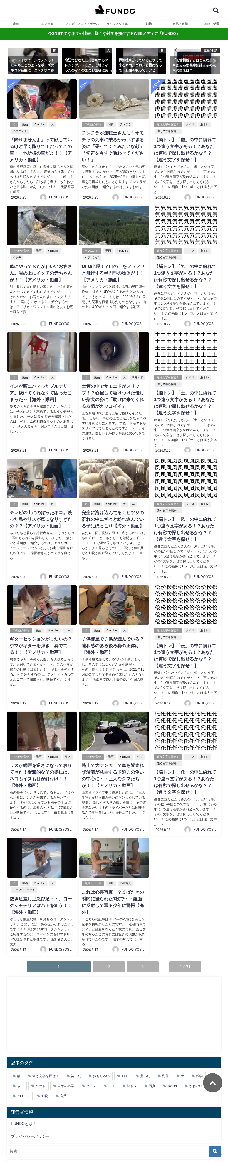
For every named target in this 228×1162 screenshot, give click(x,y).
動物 (149, 23)
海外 (165, 1076)
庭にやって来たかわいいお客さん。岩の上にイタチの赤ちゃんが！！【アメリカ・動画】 (41, 273)
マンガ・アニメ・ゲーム (82, 23)
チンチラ (125, 124)
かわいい (195, 1086)
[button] (13, 61)
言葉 (63, 1096)
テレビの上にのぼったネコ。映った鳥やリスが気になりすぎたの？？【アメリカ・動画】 (41, 519)
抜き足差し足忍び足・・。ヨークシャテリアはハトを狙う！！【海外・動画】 (41, 905)
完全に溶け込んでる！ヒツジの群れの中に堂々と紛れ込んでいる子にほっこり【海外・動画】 (113, 519)
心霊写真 (125, 883)
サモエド (137, 377)
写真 (111, 124)
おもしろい (101, 1076)
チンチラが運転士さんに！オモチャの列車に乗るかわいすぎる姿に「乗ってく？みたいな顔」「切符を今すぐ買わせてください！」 (113, 146)
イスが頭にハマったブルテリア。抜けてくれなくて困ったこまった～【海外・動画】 (41, 393)
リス (67, 756)
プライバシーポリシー (30, 1136)
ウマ (67, 630)
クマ (139, 756)
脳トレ (204, 124)
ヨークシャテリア (24, 890)
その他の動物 (93, 124)
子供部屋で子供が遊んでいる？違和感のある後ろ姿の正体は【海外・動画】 (113, 645)
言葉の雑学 (66, 1086)
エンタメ (47, 23)
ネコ (20, 1086)
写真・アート (93, 883)
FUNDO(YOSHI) (61, 197)
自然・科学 (180, 23)
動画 (25, 124)
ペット (41, 1086)
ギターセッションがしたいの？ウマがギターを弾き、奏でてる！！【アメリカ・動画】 (41, 645)
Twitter (172, 1086)
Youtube (39, 124)
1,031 (185, 967)
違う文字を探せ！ (168, 124)
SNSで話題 (212, 23)
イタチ (17, 257)
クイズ (190, 124)
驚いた (145, 1076)
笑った (76, 1076)
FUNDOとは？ (23, 1124)
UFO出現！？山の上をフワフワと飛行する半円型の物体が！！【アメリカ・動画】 (113, 273)
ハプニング (20, 131)
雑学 (16, 23)
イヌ (111, 1086)
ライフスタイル (117, 23)
